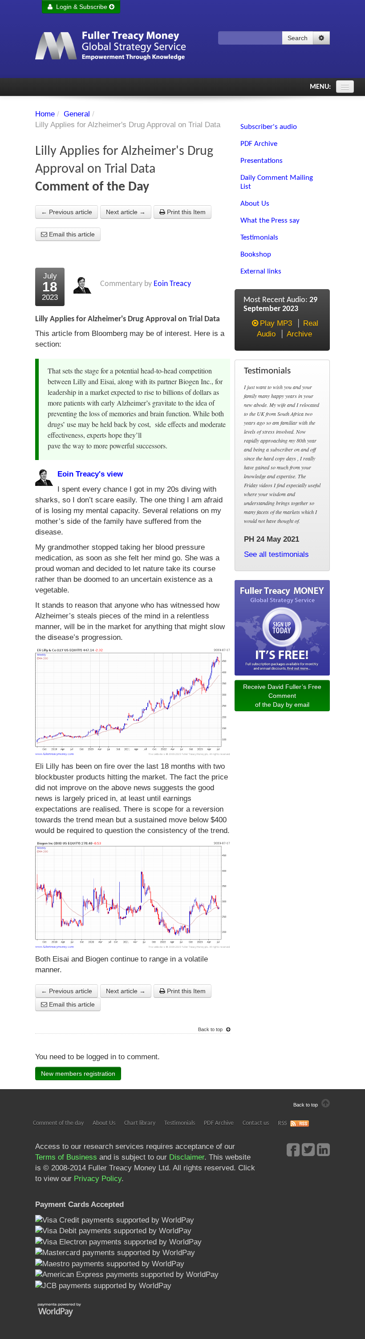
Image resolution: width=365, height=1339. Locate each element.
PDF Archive (219, 1123)
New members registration (78, 1073)
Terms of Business (66, 1157)
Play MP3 (276, 323)
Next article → (126, 212)
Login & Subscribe (81, 6)
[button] (321, 38)
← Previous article (66, 212)
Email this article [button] (71, 234)
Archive (299, 334)
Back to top (211, 1029)
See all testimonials (276, 554)
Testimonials (179, 1123)
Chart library (139, 1123)
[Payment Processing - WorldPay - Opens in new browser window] (66, 1309)
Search (298, 37)
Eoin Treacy (172, 284)
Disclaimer (186, 1157)
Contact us (256, 1123)
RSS (282, 1123)
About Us (104, 1123)
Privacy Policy (98, 1178)
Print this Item (185, 212)
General (77, 114)
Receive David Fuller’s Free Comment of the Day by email (282, 695)
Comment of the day (58, 1123)
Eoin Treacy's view (90, 474)
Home (45, 114)
